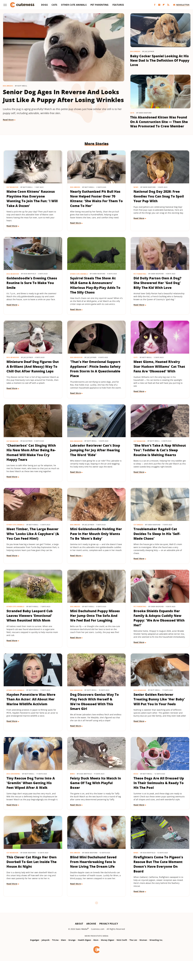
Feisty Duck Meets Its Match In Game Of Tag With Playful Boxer (95, 783)
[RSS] (168, 5)
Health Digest (84, 940)
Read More (8, 119)
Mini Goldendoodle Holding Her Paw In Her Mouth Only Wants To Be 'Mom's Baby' (96, 534)
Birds (72, 774)
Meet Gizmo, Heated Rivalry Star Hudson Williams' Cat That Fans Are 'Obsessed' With (159, 366)
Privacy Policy (108, 923)
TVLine (55, 940)
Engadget (34, 940)
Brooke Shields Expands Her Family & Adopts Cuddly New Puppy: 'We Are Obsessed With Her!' (159, 618)
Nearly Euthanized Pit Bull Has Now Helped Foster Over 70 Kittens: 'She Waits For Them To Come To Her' (96, 198)
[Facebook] (155, 5)
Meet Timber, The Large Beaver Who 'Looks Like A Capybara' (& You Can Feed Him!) (32, 534)
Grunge (71, 940)
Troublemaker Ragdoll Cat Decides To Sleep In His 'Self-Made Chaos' (157, 534)
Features (118, 4)
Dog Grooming (13, 774)
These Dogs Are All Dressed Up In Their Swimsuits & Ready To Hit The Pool (159, 783)
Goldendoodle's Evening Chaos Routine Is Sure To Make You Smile (31, 283)
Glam (63, 940)
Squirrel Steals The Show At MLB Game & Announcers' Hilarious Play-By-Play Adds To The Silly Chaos (95, 285)
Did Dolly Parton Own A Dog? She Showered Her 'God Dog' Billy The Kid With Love (157, 283)
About (79, 923)
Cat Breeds (138, 525)
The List (133, 940)
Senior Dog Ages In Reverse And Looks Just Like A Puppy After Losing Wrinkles (63, 96)
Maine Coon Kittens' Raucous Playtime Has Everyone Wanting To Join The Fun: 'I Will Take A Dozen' (32, 198)
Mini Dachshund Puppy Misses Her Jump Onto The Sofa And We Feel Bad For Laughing (95, 616)
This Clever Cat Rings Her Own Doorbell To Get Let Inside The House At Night (31, 862)
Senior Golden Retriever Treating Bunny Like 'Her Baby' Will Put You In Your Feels (159, 699)
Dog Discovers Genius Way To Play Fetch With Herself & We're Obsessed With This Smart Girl (94, 701)
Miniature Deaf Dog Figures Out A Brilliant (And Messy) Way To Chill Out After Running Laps (32, 366)
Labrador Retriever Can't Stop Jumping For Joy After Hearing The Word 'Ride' (95, 450)
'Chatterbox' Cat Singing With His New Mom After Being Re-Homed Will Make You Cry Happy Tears (31, 452)
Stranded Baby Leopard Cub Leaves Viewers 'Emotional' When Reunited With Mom (29, 616)
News (136, 187)
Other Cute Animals (73, 4)
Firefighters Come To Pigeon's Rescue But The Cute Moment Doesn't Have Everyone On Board (158, 864)
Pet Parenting (99, 4)
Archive (91, 923)
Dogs (44, 4)
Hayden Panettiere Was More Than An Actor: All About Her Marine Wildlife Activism (30, 699)
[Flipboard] (164, 5)
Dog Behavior (12, 274)
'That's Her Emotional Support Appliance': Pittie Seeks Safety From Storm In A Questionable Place (95, 368)
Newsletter (182, 4)
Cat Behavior (12, 187)
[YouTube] (159, 5)
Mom (95, 940)
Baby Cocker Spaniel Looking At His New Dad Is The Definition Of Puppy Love (159, 60)
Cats (54, 4)
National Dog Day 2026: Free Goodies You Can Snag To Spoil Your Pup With (159, 196)
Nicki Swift (122, 940)
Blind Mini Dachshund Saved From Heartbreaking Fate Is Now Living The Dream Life (93, 862)
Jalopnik (46, 940)
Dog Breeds (8, 86)
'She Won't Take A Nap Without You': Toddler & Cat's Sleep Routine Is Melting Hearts (160, 450)
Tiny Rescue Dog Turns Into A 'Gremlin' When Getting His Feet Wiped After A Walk (30, 783)
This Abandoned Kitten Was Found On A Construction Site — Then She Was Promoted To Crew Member (159, 121)
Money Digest (107, 940)
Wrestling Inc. (156, 940)
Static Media (81, 929)
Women (143, 940)
